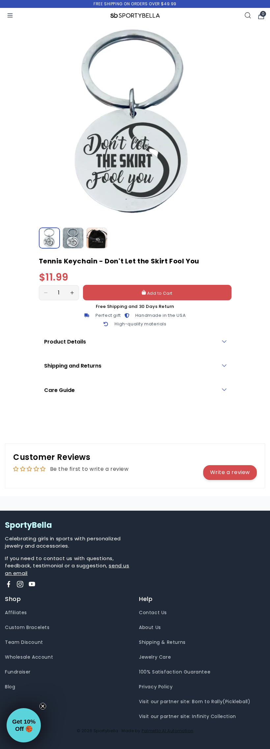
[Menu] (10, 15)
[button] (24, 725)
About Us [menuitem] (150, 627)
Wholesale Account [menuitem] (29, 657)
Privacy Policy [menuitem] (156, 686)
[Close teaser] (43, 706)
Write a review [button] (230, 472)
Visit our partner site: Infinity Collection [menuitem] (187, 716)
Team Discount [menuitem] (24, 642)
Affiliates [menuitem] (16, 612)
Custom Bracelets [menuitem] (27, 627)
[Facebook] (8, 584)
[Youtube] (32, 584)
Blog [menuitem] (10, 686)
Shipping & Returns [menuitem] (162, 642)
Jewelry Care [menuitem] (155, 657)
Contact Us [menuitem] (153, 612)
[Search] (248, 15)
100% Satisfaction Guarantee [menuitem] (174, 672)
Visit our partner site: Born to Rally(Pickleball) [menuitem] (194, 701)
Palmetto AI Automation (167, 731)
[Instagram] (20, 584)
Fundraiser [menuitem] (18, 672)
